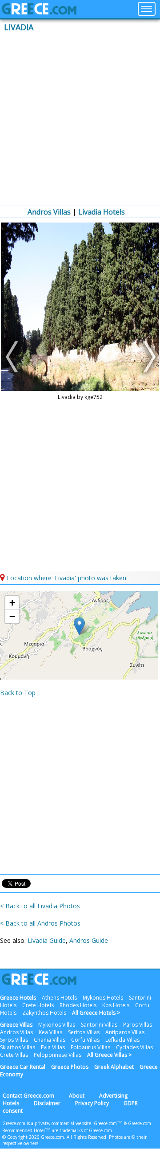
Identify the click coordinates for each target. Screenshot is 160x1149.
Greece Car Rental (22, 1067)
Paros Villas (137, 1024)
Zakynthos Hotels (44, 1012)
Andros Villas (49, 212)
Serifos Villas (84, 1032)
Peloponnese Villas (57, 1055)
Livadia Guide (47, 940)
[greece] (39, 12)
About (76, 1095)
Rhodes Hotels (78, 1005)
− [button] (12, 616)
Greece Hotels (18, 997)
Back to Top (18, 692)
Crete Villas (14, 1055)
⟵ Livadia (13, 356)
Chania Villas (49, 1039)
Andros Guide (88, 940)
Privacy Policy (92, 1103)
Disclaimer (47, 1103)
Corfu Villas (85, 1039)
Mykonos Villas (56, 1024)
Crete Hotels (38, 1005)
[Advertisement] (80, 121)
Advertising (113, 1095)
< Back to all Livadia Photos (40, 906)
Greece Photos (69, 1067)
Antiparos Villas (124, 1032)
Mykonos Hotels (103, 997)
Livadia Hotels (101, 212)
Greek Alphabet (114, 1067)
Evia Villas (53, 1047)
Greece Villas (16, 1024)
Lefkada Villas (122, 1039)
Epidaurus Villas (90, 1047)
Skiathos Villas (17, 1047)
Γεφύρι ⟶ (147, 356)
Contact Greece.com (28, 1095)
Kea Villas (50, 1032)
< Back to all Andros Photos (40, 923)
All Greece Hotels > (96, 1012)
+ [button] (12, 602)
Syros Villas (14, 1039)
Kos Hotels (115, 1005)
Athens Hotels (59, 997)
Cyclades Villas (134, 1047)
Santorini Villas (99, 1024)
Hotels (11, 1103)
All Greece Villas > (109, 1055)
